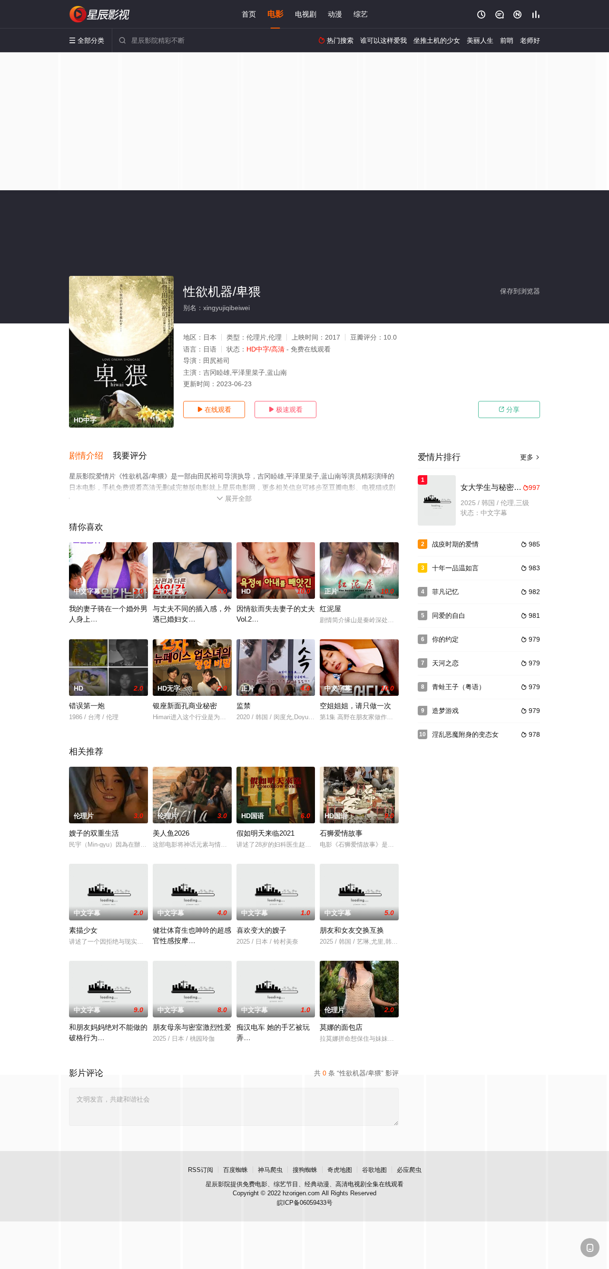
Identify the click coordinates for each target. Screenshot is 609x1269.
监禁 (243, 706)
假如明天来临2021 (265, 833)
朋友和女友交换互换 (352, 930)
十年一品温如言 (455, 568)
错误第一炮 (87, 706)
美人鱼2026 (171, 833)
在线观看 (214, 409)
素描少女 (83, 930)
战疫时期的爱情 (455, 544)
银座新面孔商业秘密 (185, 706)
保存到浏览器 (520, 291)
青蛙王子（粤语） (458, 687)
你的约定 (445, 639)
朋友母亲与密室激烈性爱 (192, 1027)
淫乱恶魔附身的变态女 (465, 734)
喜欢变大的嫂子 (261, 930)
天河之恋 (445, 663)
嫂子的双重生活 (94, 833)
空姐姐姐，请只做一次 (355, 706)
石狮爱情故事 (341, 833)
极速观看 (285, 409)
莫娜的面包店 (341, 1027)
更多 (530, 457)
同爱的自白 (448, 615)
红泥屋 (330, 609)
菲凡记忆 (445, 591)
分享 (509, 409)
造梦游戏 (445, 710)
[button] (91, 456)
